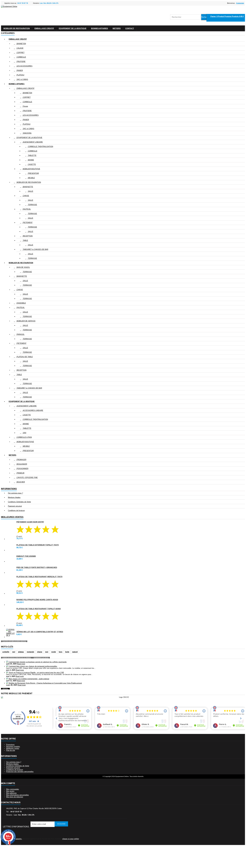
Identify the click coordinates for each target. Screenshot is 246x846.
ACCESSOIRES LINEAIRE (32, 410)
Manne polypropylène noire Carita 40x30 (37, 600)
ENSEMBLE (21, 303)
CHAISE (25, 196)
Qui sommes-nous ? (15, 493)
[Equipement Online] (9, 6)
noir (46, 652)
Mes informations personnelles (17, 795)
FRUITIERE (20, 61)
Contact (129, 28)
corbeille (5, 652)
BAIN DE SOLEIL (23, 267)
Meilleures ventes (12, 517)
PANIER (19, 70)
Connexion (240, 3)
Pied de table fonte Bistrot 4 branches (36, 567)
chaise (39, 652)
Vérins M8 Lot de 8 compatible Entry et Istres (39, 632)
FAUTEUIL (26, 209)
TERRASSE (32, 205)
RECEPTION (27, 236)
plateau (21, 652)
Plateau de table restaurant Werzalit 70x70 (39, 577)
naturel (75, 652)
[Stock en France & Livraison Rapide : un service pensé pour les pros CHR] (7, 672)
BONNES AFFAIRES (99, 28)
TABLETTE (31, 155)
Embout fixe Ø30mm (26, 556)
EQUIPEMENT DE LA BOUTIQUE (72, 28)
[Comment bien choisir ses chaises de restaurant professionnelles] (7, 666)
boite (67, 652)
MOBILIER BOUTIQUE (31, 169)
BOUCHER (20, 482)
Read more (21, 664)
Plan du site (10, 750)
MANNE (30, 160)
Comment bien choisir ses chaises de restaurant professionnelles (33, 666)
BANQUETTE (27, 187)
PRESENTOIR (33, 173)
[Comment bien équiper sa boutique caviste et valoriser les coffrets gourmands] (7, 662)
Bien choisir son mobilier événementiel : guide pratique (29, 679)
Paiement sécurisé (15, 506)
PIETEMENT (27, 223)
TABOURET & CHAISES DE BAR (35, 249)
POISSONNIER (22, 469)
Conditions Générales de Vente (19, 502)
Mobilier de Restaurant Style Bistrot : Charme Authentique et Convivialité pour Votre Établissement (45, 683)
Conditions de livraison (16, 510)
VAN (24, 433)
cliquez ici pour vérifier (70, 839)
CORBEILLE (21, 57)
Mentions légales (14, 497)
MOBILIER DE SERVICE (25, 321)
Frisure (25, 106)
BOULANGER (21, 464)
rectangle (30, 652)
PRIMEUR (20, 473)
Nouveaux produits (13, 746)
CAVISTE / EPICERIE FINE (27, 477)
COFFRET (20, 53)
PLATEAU (20, 75)
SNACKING (27, 133)
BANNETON (21, 44)
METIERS (117, 28)
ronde (53, 652)
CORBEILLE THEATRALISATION (40, 146)
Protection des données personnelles (20, 772)
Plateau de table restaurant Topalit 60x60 (38, 609)
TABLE (25, 240)
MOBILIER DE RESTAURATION (16, 28)
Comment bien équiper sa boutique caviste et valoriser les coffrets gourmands (38, 662)
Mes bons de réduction (14, 797)
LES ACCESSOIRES (24, 66)
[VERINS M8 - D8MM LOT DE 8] (10, 632)
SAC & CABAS (22, 79)
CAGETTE (31, 164)
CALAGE (19, 48)
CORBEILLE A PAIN (24, 437)
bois (60, 652)
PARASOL (20, 334)
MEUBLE (31, 178)
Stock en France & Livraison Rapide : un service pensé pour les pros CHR (36, 672)
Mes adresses (11, 793)
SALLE (30, 191)
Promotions (10, 745)
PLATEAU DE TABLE (24, 357)
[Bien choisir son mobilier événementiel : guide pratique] (7, 679)
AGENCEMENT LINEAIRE (32, 142)
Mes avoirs (10, 791)
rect (13, 652)
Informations (9, 489)
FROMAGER (21, 460)
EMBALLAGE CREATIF (44, 28)
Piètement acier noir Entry (30, 522)
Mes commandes (12, 789)
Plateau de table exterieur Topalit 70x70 (37, 545)
